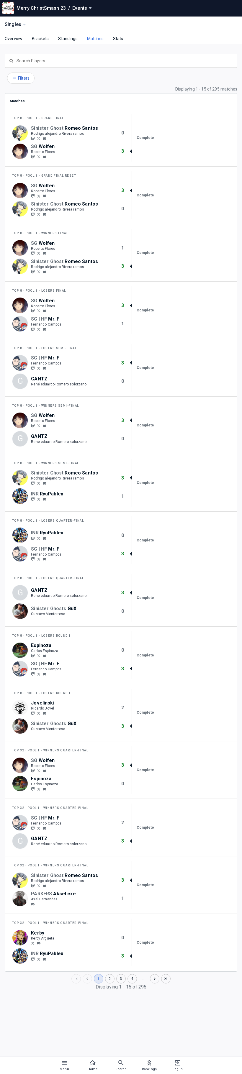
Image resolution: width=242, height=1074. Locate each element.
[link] (44, 138)
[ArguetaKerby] (33, 943)
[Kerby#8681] (38, 943)
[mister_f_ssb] (44, 329)
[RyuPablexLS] (38, 499)
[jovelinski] (44, 713)
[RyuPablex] (33, 499)
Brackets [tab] (40, 38)
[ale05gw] (33, 138)
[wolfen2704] (44, 157)
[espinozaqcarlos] (38, 655)
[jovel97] (33, 713)
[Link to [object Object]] (21, 133)
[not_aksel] (33, 904)
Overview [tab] (13, 38)
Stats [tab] (118, 38)
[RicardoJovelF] (38, 713)
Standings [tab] (67, 38)
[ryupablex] (44, 499)
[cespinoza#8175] (44, 656)
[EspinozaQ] (33, 655)
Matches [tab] (95, 38)
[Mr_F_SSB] (38, 329)
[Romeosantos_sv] (38, 138)
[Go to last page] (166, 978)
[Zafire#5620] (44, 139)
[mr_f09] (33, 329)
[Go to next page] (154, 978)
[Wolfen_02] (33, 156)
